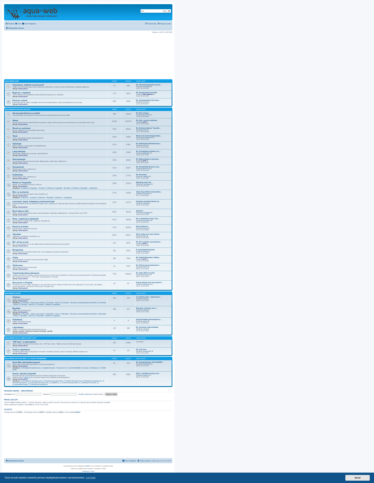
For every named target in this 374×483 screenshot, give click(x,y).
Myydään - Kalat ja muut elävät (33, 314)
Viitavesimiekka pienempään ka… (149, 319)
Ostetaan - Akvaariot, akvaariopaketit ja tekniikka (79, 302)
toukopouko (147, 351)
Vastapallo (146, 86)
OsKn (145, 145)
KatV (144, 236)
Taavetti (145, 203)
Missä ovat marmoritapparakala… (149, 136)
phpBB (86, 466)
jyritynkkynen (147, 137)
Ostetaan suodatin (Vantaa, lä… (148, 201)
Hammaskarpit (18, 159)
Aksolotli (139, 211)
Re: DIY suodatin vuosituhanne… (149, 242)
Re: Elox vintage (142, 113)
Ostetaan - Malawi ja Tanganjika (48, 304)
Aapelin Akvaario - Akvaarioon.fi (55, 368)
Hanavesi (146, 193)
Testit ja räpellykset (21, 350)
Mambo (145, 251)
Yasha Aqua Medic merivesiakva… (149, 192)
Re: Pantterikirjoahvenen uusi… (148, 167)
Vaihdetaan (17, 320)
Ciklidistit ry (55, 383)
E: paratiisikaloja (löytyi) (145, 249)
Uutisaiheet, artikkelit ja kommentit (28, 85)
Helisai (145, 310)
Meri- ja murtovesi (20, 192)
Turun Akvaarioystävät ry (71, 383)
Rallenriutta (147, 364)
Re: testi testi (141, 349)
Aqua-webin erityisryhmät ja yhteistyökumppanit (25, 358)
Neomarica (146, 220)
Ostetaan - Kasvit (53, 302)
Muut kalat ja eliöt (20, 211)
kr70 (144, 122)
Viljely (15, 257)
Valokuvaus (17, 265)
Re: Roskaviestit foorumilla (146, 92)
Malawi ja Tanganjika (21, 182)
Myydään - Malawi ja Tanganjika (48, 315)
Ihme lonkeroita (142, 226)
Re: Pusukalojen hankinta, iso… (148, 151)
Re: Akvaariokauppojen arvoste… (149, 85)
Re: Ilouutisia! (141, 174)
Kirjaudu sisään (11, 391)
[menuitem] (18, 23)
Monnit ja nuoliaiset (21, 128)
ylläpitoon (27, 377)
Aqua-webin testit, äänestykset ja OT (20, 338)
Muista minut (98, 394)
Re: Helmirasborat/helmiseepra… (148, 143)
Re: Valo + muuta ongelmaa (146, 120)
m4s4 (145, 299)
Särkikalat (16, 144)
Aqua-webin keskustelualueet (18, 109)
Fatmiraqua (147, 184)
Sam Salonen (148, 94)
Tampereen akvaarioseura (54, 381)
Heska (145, 102)
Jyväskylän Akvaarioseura (39, 383)
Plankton (146, 375)
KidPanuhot (147, 284)
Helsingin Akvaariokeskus (31, 368)
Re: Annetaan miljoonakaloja (147, 327)
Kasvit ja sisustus (20, 226)
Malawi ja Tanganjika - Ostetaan (33, 188)
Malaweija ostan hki (143, 182)
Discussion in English (22, 283)
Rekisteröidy (27, 391)
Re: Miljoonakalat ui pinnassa (147, 159)
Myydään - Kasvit (53, 314)
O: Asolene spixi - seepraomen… (148, 297)
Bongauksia (17, 250)
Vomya (145, 228)
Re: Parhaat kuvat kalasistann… (148, 265)
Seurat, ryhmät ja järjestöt (24, 374)
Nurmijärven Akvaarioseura (32, 381)
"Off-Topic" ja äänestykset (24, 342)
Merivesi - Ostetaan (29, 197)
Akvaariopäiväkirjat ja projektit (26, 113)
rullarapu (146, 176)
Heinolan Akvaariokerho (39, 384)
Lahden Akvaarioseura (74, 381)
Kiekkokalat (17, 175)
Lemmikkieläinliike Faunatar (78, 368)
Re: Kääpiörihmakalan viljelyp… (148, 257)
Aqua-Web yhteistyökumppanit (26, 362)
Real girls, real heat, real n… (146, 308)
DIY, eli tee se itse (20, 242)
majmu (145, 321)
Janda (145, 329)
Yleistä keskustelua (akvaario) (25, 273)
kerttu (145, 130)
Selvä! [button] (358, 478)
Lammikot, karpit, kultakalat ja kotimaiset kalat (33, 201)
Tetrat (14, 136)
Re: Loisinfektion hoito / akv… (147, 218)
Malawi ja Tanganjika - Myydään (59, 188)
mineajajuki (146, 212)
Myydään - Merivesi (28, 315)
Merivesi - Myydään (46, 197)
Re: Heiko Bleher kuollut (145, 273)
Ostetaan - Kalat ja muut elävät (33, 302)
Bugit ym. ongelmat (21, 93)
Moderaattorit (23, 89)
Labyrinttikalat (18, 151)
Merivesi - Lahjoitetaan (64, 197)
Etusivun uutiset (19, 100)
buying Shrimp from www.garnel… (149, 282)
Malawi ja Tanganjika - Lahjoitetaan (85, 188)
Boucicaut (146, 115)
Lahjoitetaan (18, 327)
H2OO (145, 267)
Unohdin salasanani (85, 394)
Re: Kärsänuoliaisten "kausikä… (148, 128)
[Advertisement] (88, 56)
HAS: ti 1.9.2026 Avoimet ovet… (148, 373)
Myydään (16, 308)
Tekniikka (16, 234)
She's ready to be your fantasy (147, 234)
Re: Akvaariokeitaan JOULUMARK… (150, 362)
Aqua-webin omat (12, 81)
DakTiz (77, 412)
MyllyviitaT (146, 153)
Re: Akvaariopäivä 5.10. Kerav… (148, 100)
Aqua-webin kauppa (13, 293)
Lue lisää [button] (90, 477)
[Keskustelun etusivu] (32, 12)
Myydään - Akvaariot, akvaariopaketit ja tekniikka (79, 314)
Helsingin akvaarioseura (93, 381)
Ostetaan (16, 297)
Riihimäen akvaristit (89, 383)
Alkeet (15, 120)
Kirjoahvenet (18, 167)
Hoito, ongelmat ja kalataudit (25, 219)
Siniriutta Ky (95, 368)
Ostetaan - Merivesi (28, 304)
